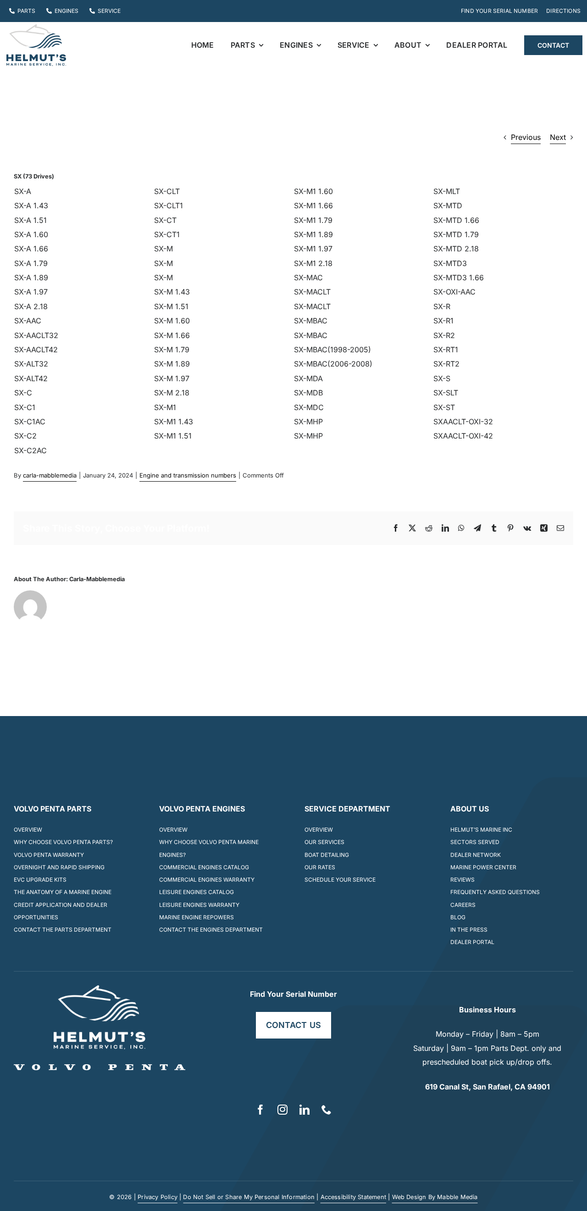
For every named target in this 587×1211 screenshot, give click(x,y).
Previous (526, 137)
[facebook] (260, 1109)
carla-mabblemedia (50, 475)
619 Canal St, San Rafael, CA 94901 (487, 1086)
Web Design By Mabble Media (435, 1197)
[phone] (326, 1109)
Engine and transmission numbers (187, 475)
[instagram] (282, 1109)
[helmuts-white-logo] (99, 989)
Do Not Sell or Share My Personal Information (248, 1197)
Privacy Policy (157, 1197)
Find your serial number (293, 994)
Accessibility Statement (353, 1197)
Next (558, 137)
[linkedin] (304, 1109)
